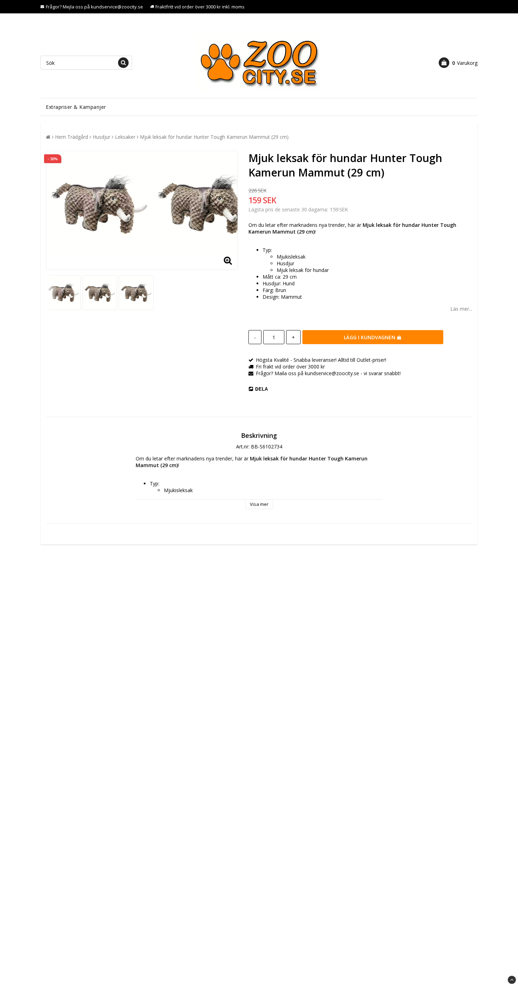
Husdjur (101, 137)
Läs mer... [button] (461, 308)
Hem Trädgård (71, 137)
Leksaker (125, 137)
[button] (458, 63)
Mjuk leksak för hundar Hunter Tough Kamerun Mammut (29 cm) (214, 137)
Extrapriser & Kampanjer (76, 107)
